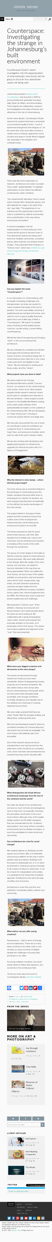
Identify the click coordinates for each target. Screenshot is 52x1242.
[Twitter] (22, 988)
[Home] (26, 7)
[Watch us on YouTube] (26, 1218)
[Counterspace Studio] (26, 162)
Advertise (21, 1207)
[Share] (40, 988)
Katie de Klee (27, 996)
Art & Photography (32, 999)
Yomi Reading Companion (31, 1153)
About (19, 1204)
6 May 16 (17, 996)
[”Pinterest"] (38, 1118)
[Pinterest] (26, 988)
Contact (28, 1204)
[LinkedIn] (31, 988)
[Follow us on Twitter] (13, 1118)
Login (19, 1210)
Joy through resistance (32, 1049)
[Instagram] (21, 1218)
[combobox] (40, 19)
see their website (33, 977)
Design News (32, 1055)
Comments (25, 1002)
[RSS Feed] (38, 1218)
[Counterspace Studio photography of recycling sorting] (26, 773)
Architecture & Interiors (16, 999)
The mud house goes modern (19, 1028)
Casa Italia (31, 1066)
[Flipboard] (35, 988)
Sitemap (28, 1210)
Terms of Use (22, 1213)
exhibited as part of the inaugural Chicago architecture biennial (26, 251)
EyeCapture (30, 1138)
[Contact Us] (42, 1218)
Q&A (18, 1002)
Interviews (12, 1002)
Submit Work (32, 1207)
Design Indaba (16, 1230)
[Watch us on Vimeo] (30, 1218)
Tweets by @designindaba (18, 1191)
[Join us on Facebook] (26, 1118)
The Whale (30, 1167)
